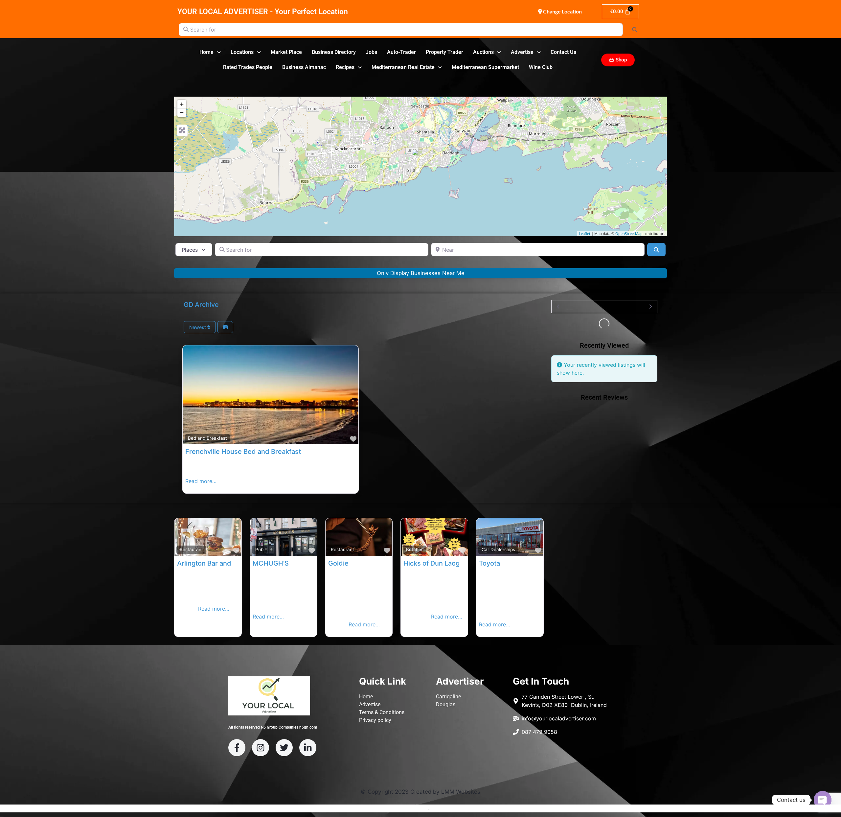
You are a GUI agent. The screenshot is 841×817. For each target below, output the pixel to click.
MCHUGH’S (271, 563)
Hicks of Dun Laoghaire (439, 563)
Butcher (414, 549)
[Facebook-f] (236, 747)
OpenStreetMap (629, 233)
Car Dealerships (498, 549)
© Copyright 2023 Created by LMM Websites (420, 791)
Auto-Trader (401, 52)
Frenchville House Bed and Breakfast (243, 451)
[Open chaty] (822, 800)
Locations (242, 52)
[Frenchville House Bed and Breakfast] (421, 158)
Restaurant (191, 549)
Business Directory (334, 52)
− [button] (182, 112)
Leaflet (584, 233)
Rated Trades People (247, 67)
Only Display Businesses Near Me (421, 273)
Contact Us (563, 52)
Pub (259, 549)
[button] (210, 52)
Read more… (200, 481)
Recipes (345, 67)
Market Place (286, 52)
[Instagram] (260, 747)
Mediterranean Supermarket (485, 67)
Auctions (483, 52)
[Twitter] (284, 747)
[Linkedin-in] (307, 747)
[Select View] (225, 327)
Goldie (338, 563)
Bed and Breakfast (207, 438)
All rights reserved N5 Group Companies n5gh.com (272, 727)
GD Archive (201, 305)
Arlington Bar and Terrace (217, 563)
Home (206, 52)
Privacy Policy (445, 808)
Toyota (489, 563)
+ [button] (182, 104)
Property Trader (444, 52)
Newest (198, 327)
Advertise (522, 52)
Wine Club (541, 67)
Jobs (371, 52)
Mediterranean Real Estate (403, 67)
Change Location (562, 11)
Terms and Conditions (404, 808)
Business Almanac (304, 67)
